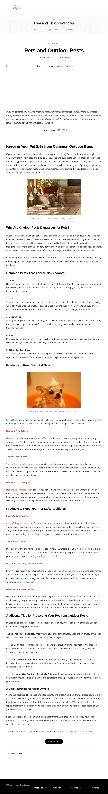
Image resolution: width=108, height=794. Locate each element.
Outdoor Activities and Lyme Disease (75, 731)
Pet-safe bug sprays (16, 523)
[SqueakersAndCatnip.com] (17, 6)
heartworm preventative (70, 596)
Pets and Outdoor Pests (54, 50)
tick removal (85, 548)
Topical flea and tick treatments (21, 464)
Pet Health (55, 43)
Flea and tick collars (15, 438)
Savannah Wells (63, 58)
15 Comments (44, 58)
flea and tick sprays (72, 570)
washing (44, 663)
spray (47, 556)
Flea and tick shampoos (17, 489)
